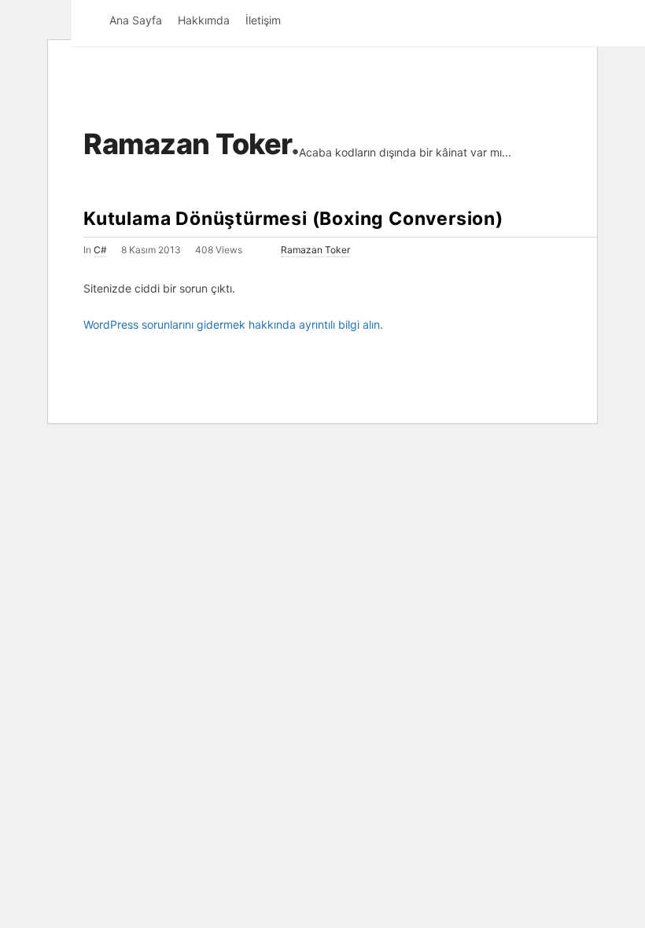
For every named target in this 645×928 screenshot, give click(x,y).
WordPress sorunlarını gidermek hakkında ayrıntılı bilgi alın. (233, 324)
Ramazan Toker (187, 144)
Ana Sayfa (135, 20)
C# (100, 250)
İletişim (263, 20)
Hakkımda (204, 20)
